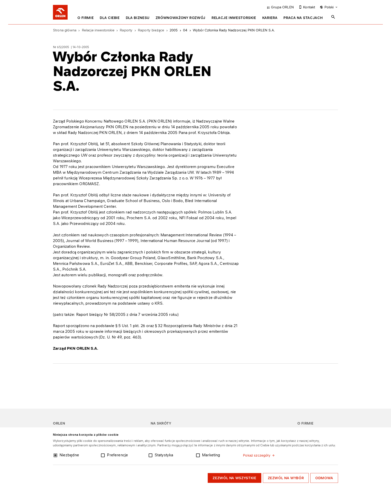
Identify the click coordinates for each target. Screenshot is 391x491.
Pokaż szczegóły (256, 455)
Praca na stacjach (303, 18)
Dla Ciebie (110, 18)
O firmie (85, 18)
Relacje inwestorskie (234, 18)
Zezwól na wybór (286, 478)
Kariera (269, 18)
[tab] (85, 18)
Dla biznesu (137, 18)
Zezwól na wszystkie (234, 478)
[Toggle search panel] (333, 17)
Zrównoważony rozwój (180, 18)
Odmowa (324, 478)
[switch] (103, 454)
